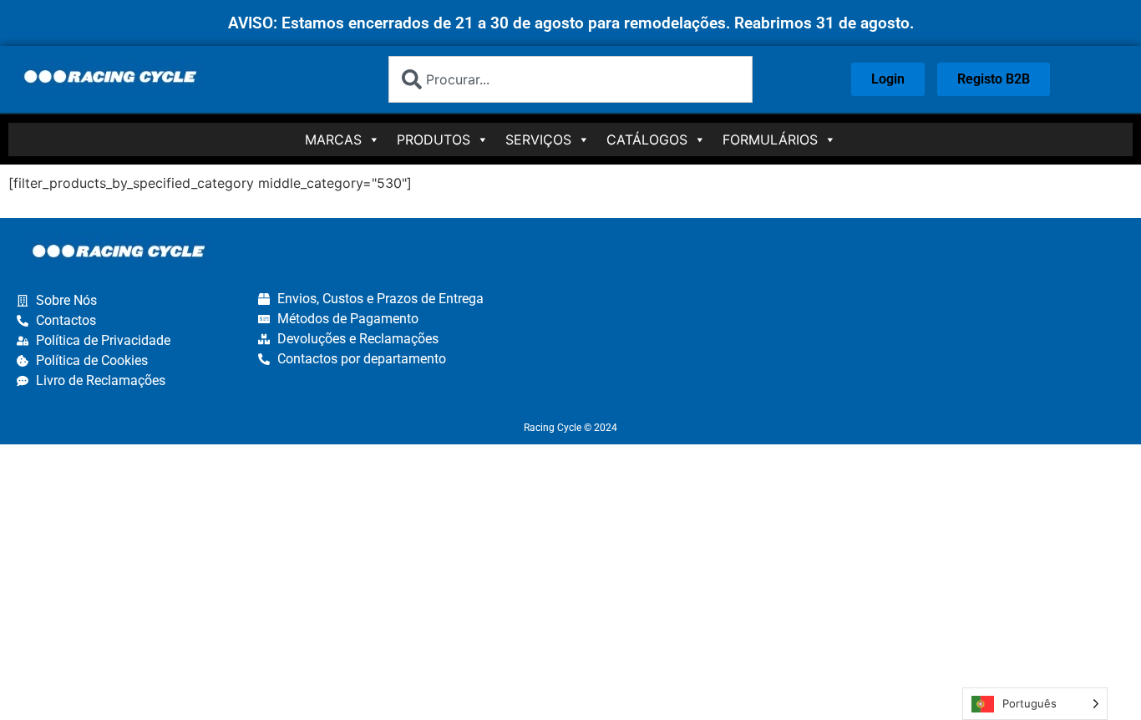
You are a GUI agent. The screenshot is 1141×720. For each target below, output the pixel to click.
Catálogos (646, 139)
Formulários (770, 139)
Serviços (538, 139)
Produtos (433, 139)
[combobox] (570, 79)
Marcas (333, 139)
